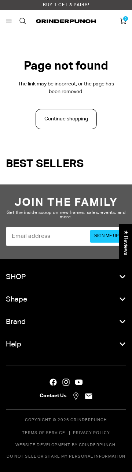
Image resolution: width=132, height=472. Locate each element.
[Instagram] (66, 382)
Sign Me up (106, 236)
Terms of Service (44, 433)
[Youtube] (78, 382)
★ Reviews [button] (125, 242)
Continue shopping (66, 118)
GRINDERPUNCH (88, 420)
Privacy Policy (91, 433)
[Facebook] (53, 382)
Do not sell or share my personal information (66, 456)
